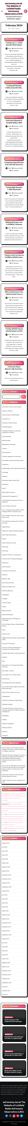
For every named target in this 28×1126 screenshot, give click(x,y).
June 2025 (5, 899)
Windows (4, 731)
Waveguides (5, 715)
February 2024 (6, 963)
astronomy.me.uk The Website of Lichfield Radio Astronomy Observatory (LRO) (13, 8)
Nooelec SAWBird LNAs (8, 587)
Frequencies (5, 464)
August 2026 (5, 843)
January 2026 (5, 871)
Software (4, 657)
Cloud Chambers (6, 452)
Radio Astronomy (6, 611)
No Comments (15, 51)
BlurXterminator (6, 440)
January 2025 (5, 919)
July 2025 (4, 895)
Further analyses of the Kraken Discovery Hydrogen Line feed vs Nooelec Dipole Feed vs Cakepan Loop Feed (14, 749)
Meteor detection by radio (9, 543)
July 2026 (4, 847)
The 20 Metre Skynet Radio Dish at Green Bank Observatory (13, 687)
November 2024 (6, 927)
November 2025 (6, 879)
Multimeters (5, 563)
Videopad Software (7, 704)
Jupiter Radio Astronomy (8, 492)
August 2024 (5, 939)
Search (14, 392)
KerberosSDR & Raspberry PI (10, 496)
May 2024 (5, 951)
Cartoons (4, 448)
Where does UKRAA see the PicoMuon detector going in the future (12, 775)
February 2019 (6, 991)
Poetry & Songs (6, 603)
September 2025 (6, 887)
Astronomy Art (6, 419)
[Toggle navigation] (2, 11)
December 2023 (6, 971)
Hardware (4, 476)
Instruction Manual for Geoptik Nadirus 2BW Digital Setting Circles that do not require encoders (14, 123)
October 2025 (6, 883)
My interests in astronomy (9, 571)
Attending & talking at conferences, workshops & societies (14, 363)
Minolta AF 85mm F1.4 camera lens (11, 555)
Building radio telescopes (9, 444)
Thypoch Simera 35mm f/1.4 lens (11, 692)
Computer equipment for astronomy (11, 456)
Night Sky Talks (6, 579)
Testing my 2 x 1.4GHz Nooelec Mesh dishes (14, 44)
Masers (4, 539)
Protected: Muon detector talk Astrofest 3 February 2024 (14, 369)
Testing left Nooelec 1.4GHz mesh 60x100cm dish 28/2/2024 (14, 88)
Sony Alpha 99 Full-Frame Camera (11, 675)
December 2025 (6, 875)
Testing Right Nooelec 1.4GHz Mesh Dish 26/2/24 (14, 189)
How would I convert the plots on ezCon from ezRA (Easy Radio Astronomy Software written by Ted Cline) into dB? (13, 817)
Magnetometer (6, 527)
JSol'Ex (4, 488)
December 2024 (6, 923)
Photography (5, 595)
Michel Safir (5, 547)
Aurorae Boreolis (6, 436)
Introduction (5, 484)
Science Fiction (6, 634)
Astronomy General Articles (9, 423)
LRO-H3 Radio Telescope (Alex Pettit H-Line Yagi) (13, 522)
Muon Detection (6, 567)
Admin (9, 48)
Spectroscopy (5, 679)
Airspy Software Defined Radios (10, 415)
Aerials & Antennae (7, 411)
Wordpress (5, 735)
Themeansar (14, 1124)
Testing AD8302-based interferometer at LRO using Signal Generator (14, 331)
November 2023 (6, 975)
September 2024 (6, 935)
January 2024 (5, 967)
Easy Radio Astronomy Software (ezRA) (13, 460)
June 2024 (5, 947)
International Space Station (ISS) (10, 480)
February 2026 (6, 867)
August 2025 (5, 891)
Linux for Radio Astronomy (9, 506)
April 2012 (5, 994)
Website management (8, 723)
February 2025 (6, 915)
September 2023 (6, 983)
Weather (4, 719)
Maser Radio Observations (9, 535)
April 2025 (5, 907)
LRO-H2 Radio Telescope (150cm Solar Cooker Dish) (13, 516)
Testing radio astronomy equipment (11, 683)
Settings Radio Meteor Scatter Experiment (13, 653)
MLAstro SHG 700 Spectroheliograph (12, 559)
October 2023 (6, 979)
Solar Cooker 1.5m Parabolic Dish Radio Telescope (12, 666)
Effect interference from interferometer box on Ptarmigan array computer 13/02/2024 (14, 295)
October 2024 (6, 931)
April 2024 (5, 955)
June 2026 (5, 851)
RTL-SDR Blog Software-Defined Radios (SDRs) (13, 625)
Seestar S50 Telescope (8, 643)
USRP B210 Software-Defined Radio (12, 700)
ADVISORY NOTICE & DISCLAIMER (12, 407)
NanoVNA (5, 575)
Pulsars (4, 607)
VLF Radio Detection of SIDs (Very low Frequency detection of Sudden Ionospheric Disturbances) (14, 158)
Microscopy (5, 551)
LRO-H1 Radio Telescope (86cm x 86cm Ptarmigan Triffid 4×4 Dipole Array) (13, 510)
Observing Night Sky (7, 591)
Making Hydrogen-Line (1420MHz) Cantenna (14, 223)
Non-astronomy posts (8, 583)
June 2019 (5, 987)
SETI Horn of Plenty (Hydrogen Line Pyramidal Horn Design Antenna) (11, 648)
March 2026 (5, 863)
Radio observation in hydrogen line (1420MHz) (14, 39)
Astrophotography (7, 427)
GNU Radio (5, 472)
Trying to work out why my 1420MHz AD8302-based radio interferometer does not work (14, 258)
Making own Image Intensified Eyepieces (13, 531)
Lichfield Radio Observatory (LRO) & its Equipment (12, 501)
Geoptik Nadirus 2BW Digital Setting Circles (14, 117)
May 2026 (5, 855)
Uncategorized (6, 696)
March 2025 (5, 911)
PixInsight (4, 599)
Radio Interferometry (7, 614)
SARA (4, 630)
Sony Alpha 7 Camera (8, 671)
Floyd (3, 814)
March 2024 (5, 959)
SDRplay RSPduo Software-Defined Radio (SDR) (13, 638)
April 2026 (5, 859)
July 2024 (4, 943)
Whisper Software (7, 727)
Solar (3, 661)
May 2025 (5, 903)
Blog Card (21, 1122)
